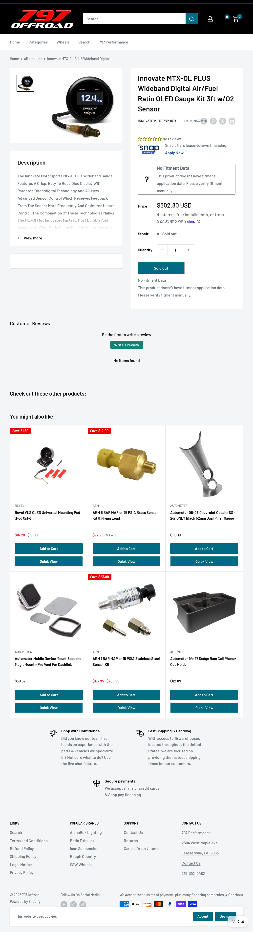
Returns (131, 840)
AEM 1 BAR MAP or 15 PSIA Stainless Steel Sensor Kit (126, 661)
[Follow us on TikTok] (82, 904)
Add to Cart (49, 548)
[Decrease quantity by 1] (162, 250)
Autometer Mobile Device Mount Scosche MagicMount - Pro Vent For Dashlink (48, 661)
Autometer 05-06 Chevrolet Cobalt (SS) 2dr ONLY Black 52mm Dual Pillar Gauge (202, 515)
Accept (202, 916)
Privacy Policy (22, 872)
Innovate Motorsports (157, 121)
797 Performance (113, 42)
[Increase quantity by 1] (188, 250)
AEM (96, 506)
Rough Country (83, 856)
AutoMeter (179, 506)
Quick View (49, 561)
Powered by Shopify (25, 901)
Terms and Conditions (29, 840)
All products (33, 59)
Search (84, 42)
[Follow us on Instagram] (73, 904)
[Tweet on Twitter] (222, 121)
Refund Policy (22, 848)
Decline (225, 916)
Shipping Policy (23, 856)
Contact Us (133, 832)
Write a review (126, 344)
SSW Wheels (81, 864)
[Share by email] (232, 121)
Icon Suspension (84, 848)
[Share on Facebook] (203, 121)
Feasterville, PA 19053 (200, 852)
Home (15, 42)
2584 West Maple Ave (200, 842)
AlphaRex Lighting (86, 832)
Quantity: (146, 249)
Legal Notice (21, 864)
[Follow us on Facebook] (64, 904)
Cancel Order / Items (141, 848)
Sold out (161, 268)
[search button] (192, 18)
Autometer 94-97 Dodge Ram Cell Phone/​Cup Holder (203, 661)
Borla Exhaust (82, 840)
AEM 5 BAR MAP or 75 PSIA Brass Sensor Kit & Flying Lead (125, 515)
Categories (38, 42)
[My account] (210, 18)
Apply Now (174, 152)
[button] (222, 19)
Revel (19, 506)
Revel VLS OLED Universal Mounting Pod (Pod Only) (47, 515)
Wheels (63, 42)
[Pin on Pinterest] (213, 121)
